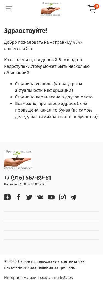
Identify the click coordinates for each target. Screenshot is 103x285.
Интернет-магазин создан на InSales (38, 277)
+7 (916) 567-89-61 (27, 178)
